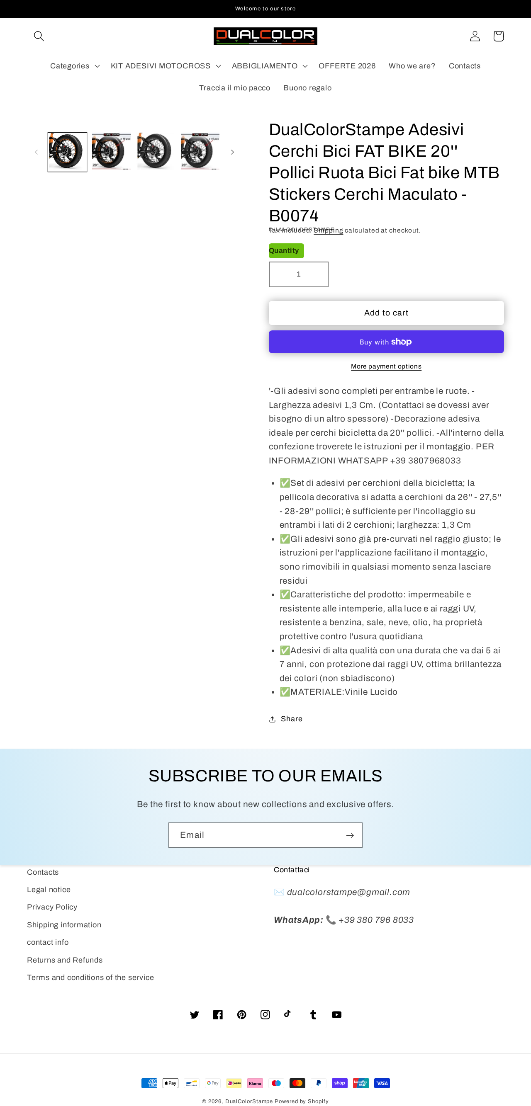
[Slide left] (36, 152)
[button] (39, 36)
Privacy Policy (52, 907)
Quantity (284, 251)
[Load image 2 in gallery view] (111, 152)
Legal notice (49, 889)
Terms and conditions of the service (90, 977)
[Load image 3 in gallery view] (155, 152)
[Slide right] (233, 152)
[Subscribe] (350, 835)
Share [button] (291, 719)
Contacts (43, 872)
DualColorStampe (249, 1101)
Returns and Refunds (65, 960)
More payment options (386, 366)
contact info (47, 942)
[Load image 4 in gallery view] (200, 152)
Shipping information (64, 925)
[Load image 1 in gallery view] (67, 152)
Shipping (328, 230)
